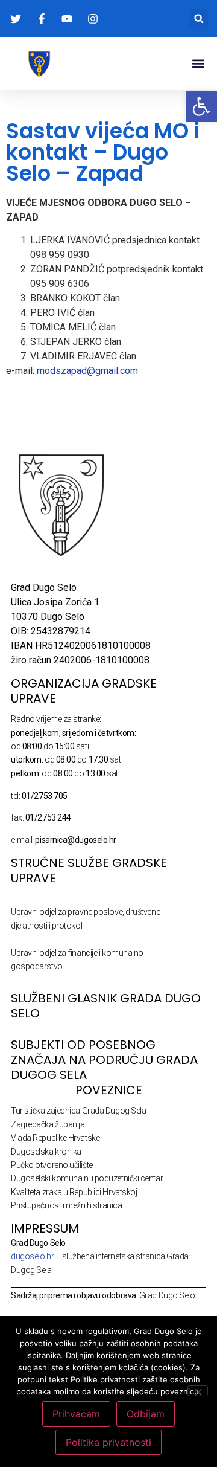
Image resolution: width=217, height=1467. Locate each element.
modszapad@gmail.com (87, 370)
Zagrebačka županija (47, 1124)
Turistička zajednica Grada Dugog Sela (78, 1110)
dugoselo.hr (32, 1256)
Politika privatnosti (108, 1442)
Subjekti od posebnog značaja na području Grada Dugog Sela (104, 1059)
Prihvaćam (76, 1414)
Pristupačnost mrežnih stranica (66, 1205)
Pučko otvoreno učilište (52, 1165)
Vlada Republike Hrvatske (55, 1138)
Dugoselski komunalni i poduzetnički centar (87, 1178)
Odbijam (146, 1414)
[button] (198, 18)
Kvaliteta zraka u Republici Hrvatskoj (74, 1192)
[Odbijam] (197, 1390)
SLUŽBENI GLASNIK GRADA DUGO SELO (106, 1006)
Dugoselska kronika (46, 1151)
